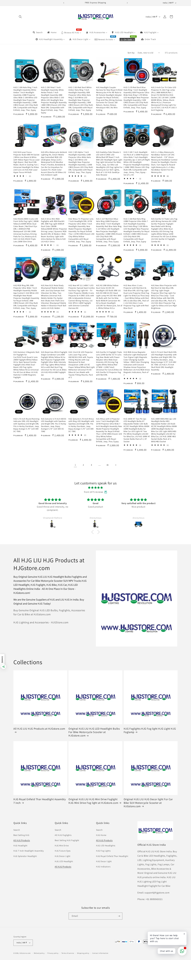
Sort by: (131, 52)
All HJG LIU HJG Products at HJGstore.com (39, 728)
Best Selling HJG (21, 835)
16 (108, 465)
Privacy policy (52, 953)
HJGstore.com (25, 953)
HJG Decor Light (62, 856)
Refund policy (39, 953)
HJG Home (101, 835)
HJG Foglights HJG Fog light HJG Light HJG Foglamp (150, 730)
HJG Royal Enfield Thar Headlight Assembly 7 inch (39, 800)
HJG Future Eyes (63, 850)
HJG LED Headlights (105, 845)
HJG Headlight (20, 845)
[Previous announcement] (63, 3)
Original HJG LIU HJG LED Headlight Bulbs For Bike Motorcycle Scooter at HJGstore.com (94, 732)
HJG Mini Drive (62, 845)
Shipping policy (83, 953)
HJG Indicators (103, 866)
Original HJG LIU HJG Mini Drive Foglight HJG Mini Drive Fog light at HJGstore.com (93, 800)
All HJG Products (21, 840)
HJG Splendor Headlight (25, 856)
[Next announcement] (127, 3)
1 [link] (75, 464)
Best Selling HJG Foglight (67, 840)
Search (16, 830)
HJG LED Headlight (64, 861)
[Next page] (115, 465)
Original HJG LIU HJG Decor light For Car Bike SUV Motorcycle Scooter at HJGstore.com (148, 802)
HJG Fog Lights (103, 850)
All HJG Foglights (63, 835)
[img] (95, 487)
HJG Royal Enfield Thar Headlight (112, 856)
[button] (20, 16)
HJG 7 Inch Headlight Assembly (28, 850)
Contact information (100, 953)
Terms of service (67, 953)
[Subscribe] (119, 916)
